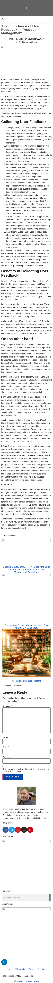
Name (5, 737)
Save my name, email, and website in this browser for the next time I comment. (25, 770)
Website (6, 757)
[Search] (50, 897)
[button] (42, 20)
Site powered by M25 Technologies (17, 976)
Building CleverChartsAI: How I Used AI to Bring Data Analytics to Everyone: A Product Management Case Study (26, 569)
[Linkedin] (2, 19)
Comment (7, 706)
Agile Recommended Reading (26, 681)
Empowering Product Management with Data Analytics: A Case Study (27, 626)
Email (5, 747)
